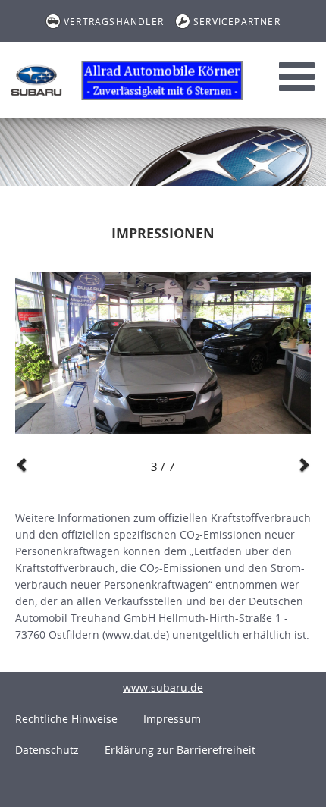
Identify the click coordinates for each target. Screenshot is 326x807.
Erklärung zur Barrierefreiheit (180, 750)
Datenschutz (47, 750)
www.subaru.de (163, 687)
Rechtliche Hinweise (66, 718)
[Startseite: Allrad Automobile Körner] (37, 80)
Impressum (172, 718)
